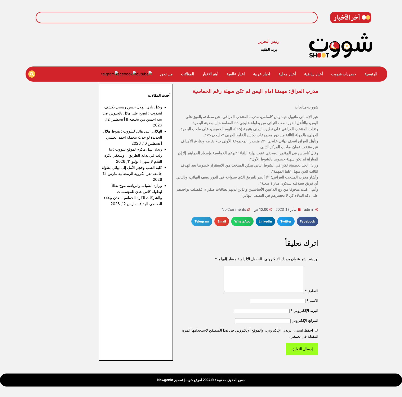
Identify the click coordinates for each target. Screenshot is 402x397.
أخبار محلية (287, 74)
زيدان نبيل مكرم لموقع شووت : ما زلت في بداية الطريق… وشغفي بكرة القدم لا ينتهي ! (133, 155)
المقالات (187, 74)
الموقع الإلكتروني (305, 320)
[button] (31, 74)
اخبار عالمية (236, 74)
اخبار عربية (261, 74)
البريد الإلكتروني (304, 310)
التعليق (311, 291)
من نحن (166, 74)
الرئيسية (371, 74)
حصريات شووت (343, 74)
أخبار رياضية (313, 74)
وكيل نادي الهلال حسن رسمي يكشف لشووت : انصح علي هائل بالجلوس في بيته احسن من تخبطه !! (236, 17)
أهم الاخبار (210, 74)
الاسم (312, 300)
